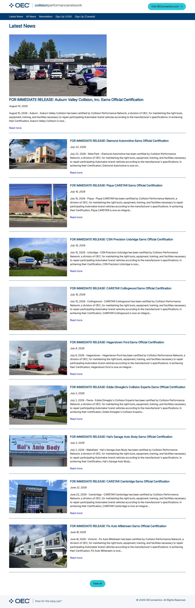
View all (97, 583)
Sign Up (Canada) (85, 16)
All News (31, 16)
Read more (15, 127)
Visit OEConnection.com (165, 6)
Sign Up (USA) (63, 16)
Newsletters (45, 16)
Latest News (16, 16)
